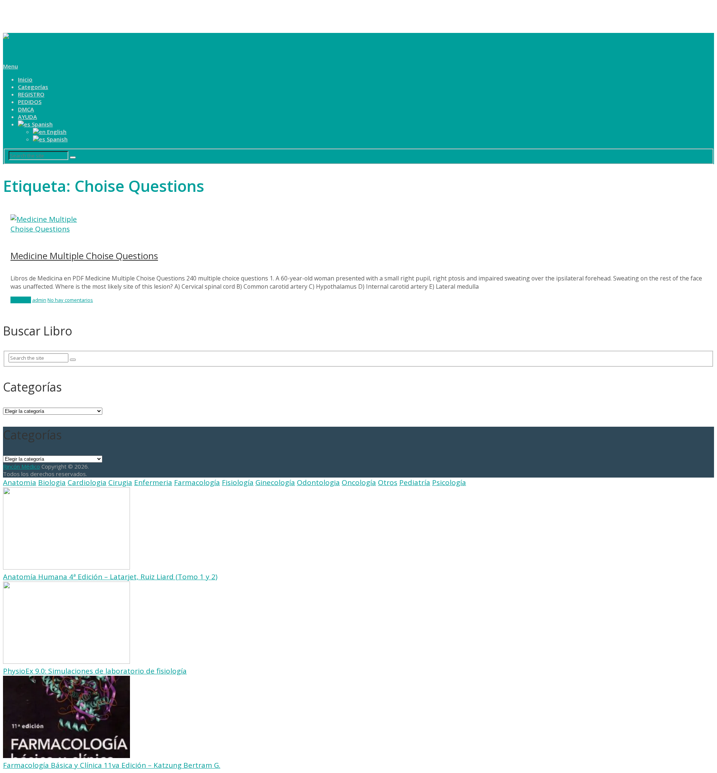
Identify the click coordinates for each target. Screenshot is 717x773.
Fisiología (238, 482)
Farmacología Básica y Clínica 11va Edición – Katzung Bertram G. (111, 765)
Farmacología (197, 482)
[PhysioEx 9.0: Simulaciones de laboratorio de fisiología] (66, 661)
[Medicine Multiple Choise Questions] (358, 224)
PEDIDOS (29, 101)
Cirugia (120, 482)
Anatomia (19, 482)
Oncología (359, 482)
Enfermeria (153, 482)
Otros (387, 482)
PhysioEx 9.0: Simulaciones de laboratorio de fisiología (95, 671)
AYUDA (27, 116)
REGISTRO (31, 94)
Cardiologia (87, 482)
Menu (10, 66)
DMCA (26, 109)
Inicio (25, 79)
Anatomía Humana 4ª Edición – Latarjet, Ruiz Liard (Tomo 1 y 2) (110, 577)
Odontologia (318, 482)
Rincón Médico (21, 466)
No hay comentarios (70, 300)
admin (39, 300)
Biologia (52, 482)
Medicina (20, 300)
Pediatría (414, 482)
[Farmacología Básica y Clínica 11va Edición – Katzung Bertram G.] (66, 755)
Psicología (449, 482)
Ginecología (275, 482)
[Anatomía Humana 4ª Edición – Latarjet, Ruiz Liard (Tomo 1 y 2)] (66, 567)
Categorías (33, 87)
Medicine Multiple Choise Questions (84, 255)
